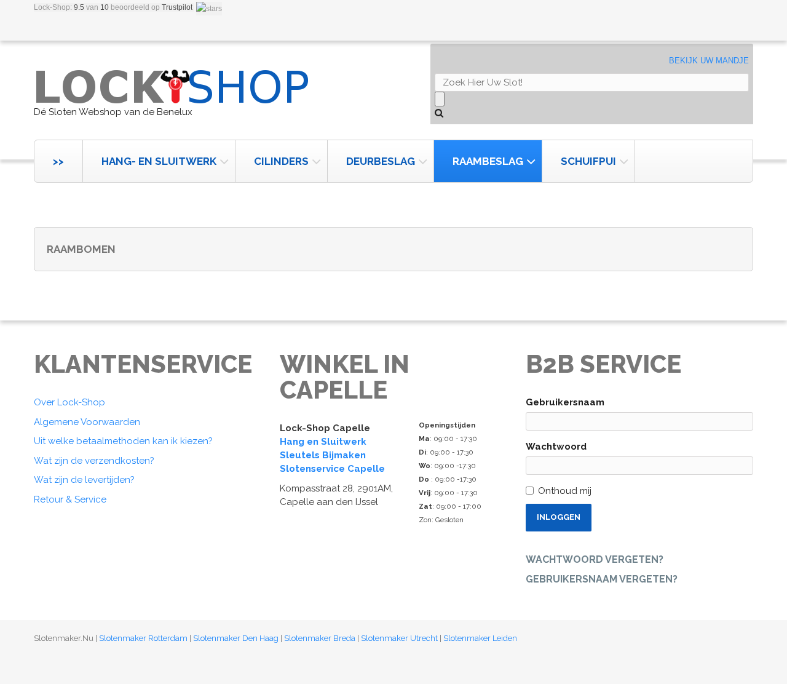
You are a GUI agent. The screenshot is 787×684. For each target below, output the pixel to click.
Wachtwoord (556, 446)
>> (58, 161)
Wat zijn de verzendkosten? (94, 460)
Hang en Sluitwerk (323, 441)
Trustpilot (177, 7)
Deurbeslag (380, 161)
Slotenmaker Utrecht (399, 638)
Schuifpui (588, 161)
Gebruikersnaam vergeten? (602, 579)
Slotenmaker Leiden (480, 638)
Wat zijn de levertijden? (84, 479)
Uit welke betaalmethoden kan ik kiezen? (123, 441)
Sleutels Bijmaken (323, 455)
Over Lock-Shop (69, 402)
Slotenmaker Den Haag (236, 638)
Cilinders (281, 161)
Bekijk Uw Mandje (709, 60)
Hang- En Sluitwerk (158, 161)
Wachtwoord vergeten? (594, 559)
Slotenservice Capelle (332, 468)
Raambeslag (488, 161)
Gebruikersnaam (565, 402)
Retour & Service (70, 499)
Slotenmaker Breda (319, 638)
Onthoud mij (564, 490)
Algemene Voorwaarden (87, 421)
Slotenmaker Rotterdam (143, 638)
